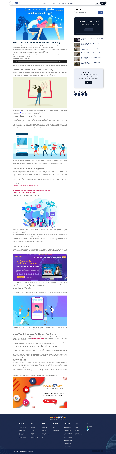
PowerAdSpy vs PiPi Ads (67, 446)
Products (53, 3)
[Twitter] (75, 94)
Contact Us (77, 436)
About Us (76, 427)
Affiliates (71, 3)
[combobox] (86, 12)
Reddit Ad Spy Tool (22, 434)
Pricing (59, 3)
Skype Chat (90, 429)
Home (45, 3)
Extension (64, 3)
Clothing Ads (32, 431)
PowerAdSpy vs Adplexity (68, 434)
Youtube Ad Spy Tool (22, 430)
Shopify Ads (32, 433)
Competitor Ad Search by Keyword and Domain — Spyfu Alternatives (92, 53)
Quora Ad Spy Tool (22, 436)
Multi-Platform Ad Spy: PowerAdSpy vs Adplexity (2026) (90, 48)
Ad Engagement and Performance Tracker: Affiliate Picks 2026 (91, 63)
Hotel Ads (32, 434)
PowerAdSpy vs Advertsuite (68, 440)
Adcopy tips (43, 436)
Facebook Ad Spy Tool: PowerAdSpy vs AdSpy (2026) (92, 39)
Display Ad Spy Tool (22, 433)
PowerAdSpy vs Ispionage (68, 433)
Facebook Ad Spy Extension (79, 434)
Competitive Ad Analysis (45, 434)
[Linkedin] (82, 94)
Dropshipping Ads (33, 436)
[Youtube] (79, 94)
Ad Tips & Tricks (44, 433)
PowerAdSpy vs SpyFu (67, 430)
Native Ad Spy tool (22, 431)
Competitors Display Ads (34, 437)
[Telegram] (86, 94)
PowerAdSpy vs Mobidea (67, 444)
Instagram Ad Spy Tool (22, 427)
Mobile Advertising (44, 431)
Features (49, 3)
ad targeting (27, 240)
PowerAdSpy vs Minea (67, 431)
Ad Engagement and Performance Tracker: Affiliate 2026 (91, 58)
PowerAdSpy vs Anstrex (67, 427)
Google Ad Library (55, 431)
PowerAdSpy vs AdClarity (68, 437)
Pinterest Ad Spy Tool (22, 437)
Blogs (54, 427)
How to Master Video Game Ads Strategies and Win (25, 185)
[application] (40, 61)
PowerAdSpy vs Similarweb (68, 436)
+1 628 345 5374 (89, 426)
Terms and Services (78, 431)
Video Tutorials (44, 437)
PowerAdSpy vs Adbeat (67, 443)
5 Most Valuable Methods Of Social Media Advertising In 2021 (28, 188)
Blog (68, 3)
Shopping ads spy (44, 430)
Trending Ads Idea (44, 427)
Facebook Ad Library (56, 430)
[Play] (14, 61)
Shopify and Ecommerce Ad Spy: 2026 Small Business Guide (91, 44)
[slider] (64, 61)
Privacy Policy (77, 430)
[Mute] (62, 61)
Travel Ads (32, 430)
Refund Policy (77, 433)
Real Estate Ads (33, 427)
